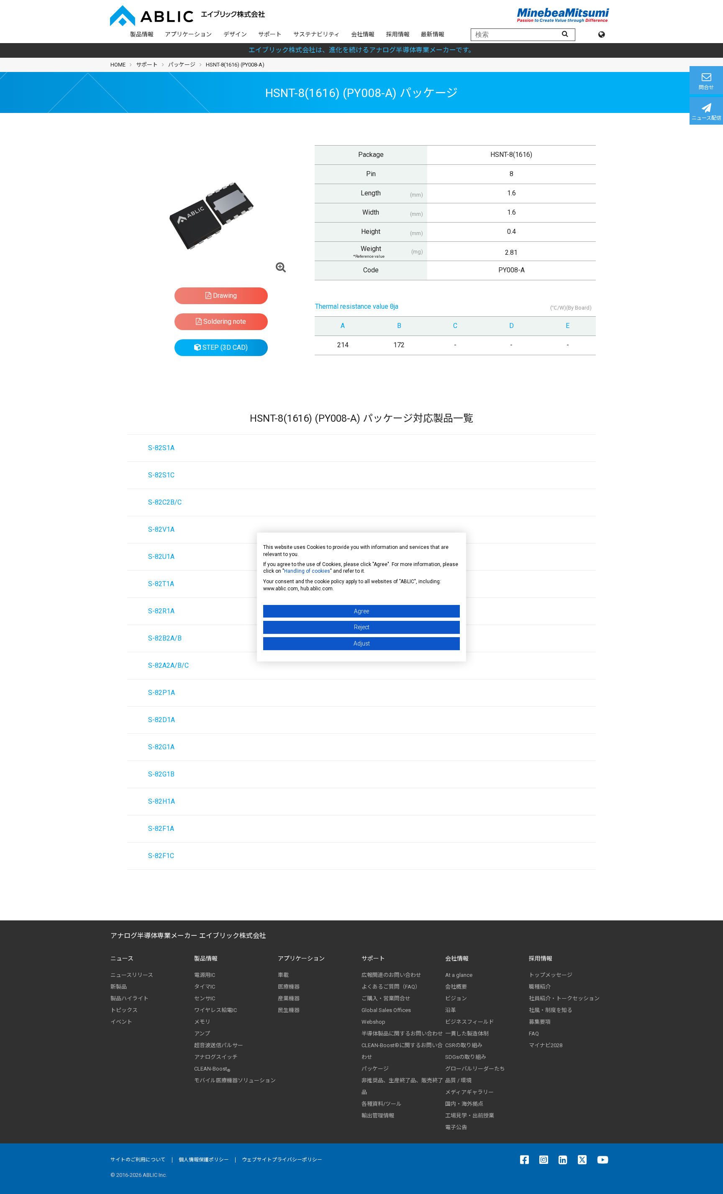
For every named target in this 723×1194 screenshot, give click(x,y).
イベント (121, 1022)
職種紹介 (540, 987)
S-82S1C (161, 475)
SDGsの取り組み (465, 1057)
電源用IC (204, 975)
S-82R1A (161, 611)
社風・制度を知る (550, 1010)
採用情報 (398, 34)
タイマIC (204, 987)
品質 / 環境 (458, 1080)
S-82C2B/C (165, 502)
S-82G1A (161, 747)
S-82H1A (161, 801)
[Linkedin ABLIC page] (565, 1160)
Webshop (373, 1022)
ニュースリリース (131, 975)
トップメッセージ (550, 975)
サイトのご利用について (138, 1160)
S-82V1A (161, 529)
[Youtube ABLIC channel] (605, 1160)
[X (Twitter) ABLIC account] (584, 1160)
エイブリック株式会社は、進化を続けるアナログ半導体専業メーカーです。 (362, 50)
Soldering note (224, 321)
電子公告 (456, 1127)
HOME (118, 64)
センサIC (204, 998)
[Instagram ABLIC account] (545, 1160)
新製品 (118, 987)
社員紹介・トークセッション (564, 998)
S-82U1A (161, 557)
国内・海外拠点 (464, 1104)
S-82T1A (161, 584)
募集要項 (540, 1022)
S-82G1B (161, 774)
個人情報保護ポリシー (204, 1160)
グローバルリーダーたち (475, 1069)
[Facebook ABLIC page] (526, 1160)
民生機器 (289, 1010)
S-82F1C (161, 856)
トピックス (124, 1010)
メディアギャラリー (469, 1092)
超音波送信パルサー (218, 1045)
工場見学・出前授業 (469, 1115)
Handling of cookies (307, 571)
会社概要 (456, 987)
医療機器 (289, 987)
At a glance (458, 975)
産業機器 (289, 998)
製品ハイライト (129, 998)
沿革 (450, 1010)
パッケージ (181, 64)
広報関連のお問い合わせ (391, 975)
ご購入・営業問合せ (386, 998)
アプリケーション (188, 34)
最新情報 (432, 34)
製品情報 (142, 34)
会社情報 (362, 34)
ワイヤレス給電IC (215, 1010)
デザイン (235, 34)
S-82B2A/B (165, 638)
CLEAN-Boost (212, 1069)
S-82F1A (161, 829)
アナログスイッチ (216, 1057)
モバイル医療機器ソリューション (235, 1080)
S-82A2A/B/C (168, 665)
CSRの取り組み (463, 1045)
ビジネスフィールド (469, 1022)
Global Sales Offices (386, 1010)
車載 (283, 975)
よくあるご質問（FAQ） (391, 987)
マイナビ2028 (545, 1045)
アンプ (202, 1033)
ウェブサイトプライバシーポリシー (282, 1160)
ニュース (121, 958)
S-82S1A (161, 448)
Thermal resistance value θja (356, 306)
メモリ (202, 1022)
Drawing (224, 296)
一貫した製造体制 (467, 1033)
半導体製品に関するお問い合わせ (402, 1033)
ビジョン (456, 998)
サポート (270, 34)
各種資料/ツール (382, 1104)
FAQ (534, 1033)
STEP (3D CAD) (224, 347)
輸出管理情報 (378, 1115)
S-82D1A (161, 720)
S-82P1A (161, 693)
